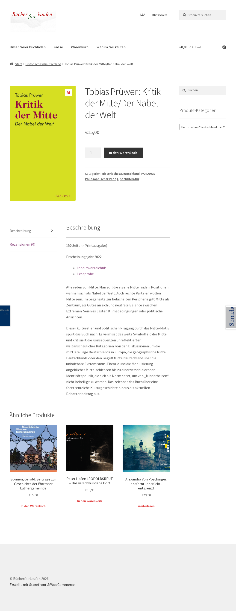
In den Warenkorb (123, 152)
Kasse (58, 47)
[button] (68, 92)
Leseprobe (85, 273)
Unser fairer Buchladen (28, 47)
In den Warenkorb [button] (33, 506)
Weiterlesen (146, 506)
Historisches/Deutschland (43, 64)
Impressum (159, 14)
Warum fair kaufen (111, 47)
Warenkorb (79, 47)
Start (18, 64)
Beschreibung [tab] (20, 230)
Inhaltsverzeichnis (91, 267)
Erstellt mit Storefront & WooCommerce (42, 584)
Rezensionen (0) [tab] (22, 244)
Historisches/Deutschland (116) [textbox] (203, 127)
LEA (142, 14)
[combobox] (202, 127)
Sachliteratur (129, 179)
